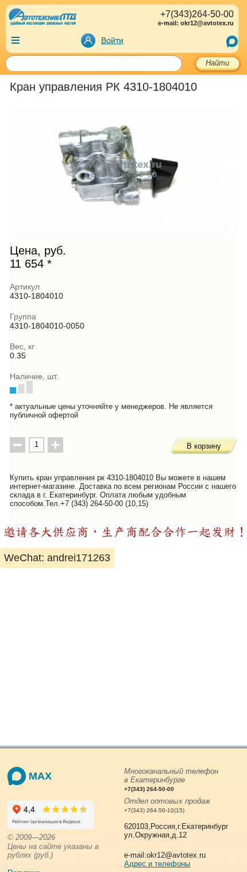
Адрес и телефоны (157, 863)
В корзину (204, 446)
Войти (112, 40)
